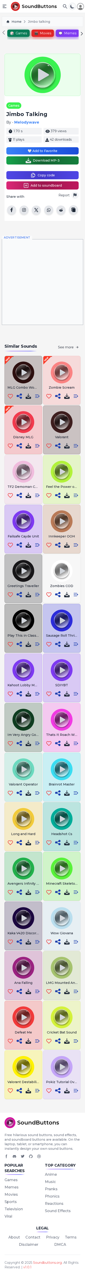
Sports (11, 1202)
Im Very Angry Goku (23, 735)
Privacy (52, 1237)
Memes (12, 1187)
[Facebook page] (6, 1156)
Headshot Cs (61, 834)
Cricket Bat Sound (62, 1032)
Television (14, 1209)
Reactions (54, 1203)
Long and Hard (23, 834)
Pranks (51, 1189)
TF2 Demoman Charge (26, 487)
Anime (51, 1174)
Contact (32, 1237)
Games (13, 106)
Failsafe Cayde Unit (23, 536)
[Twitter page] (22, 1156)
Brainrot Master (62, 784)
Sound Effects (58, 1211)
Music (50, 1182)
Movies (11, 1194)
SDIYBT (61, 685)
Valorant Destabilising (25, 1082)
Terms (71, 1237)
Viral (8, 1216)
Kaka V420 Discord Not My (29, 933)
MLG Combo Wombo (24, 387)
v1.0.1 (27, 1267)
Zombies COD (61, 586)
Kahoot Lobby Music (24, 685)
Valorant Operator (23, 784)
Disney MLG (23, 437)
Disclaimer (28, 1244)
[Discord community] (14, 1156)
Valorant (61, 437)
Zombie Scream (62, 387)
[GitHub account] (31, 1156)
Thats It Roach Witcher (65, 735)
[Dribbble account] (39, 1156)
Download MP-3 (46, 160)
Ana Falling (23, 983)
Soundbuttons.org (47, 1263)
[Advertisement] (42, 282)
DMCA (60, 1244)
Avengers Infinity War (25, 883)
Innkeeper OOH (62, 536)
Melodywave (26, 122)
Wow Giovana (62, 933)
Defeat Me (23, 1032)
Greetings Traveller (23, 586)
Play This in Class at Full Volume (33, 635)
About (14, 1237)
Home (17, 22)
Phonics (52, 1196)
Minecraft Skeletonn (63, 883)
